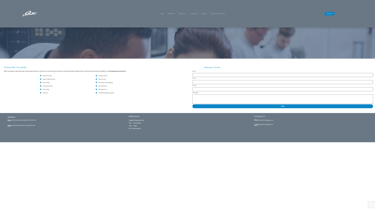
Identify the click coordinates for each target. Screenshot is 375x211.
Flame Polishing (103, 86)
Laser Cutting (46, 82)
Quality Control (102, 79)
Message (195, 92)
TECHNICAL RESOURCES (217, 13)
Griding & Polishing (48, 86)
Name (194, 71)
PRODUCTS (182, 13)
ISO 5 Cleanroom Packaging (106, 82)
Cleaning (45, 93)
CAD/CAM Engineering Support (106, 93)
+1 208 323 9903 (259, 124)
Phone (194, 85)
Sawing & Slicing (103, 75)
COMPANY (170, 13)
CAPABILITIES (194, 13)
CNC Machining (102, 89)
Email (194, 78)
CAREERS (204, 13)
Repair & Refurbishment (49, 79)
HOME (162, 13)
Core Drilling (46, 89)
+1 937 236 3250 (258, 120)
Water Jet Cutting (47, 75)
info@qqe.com (268, 120)
